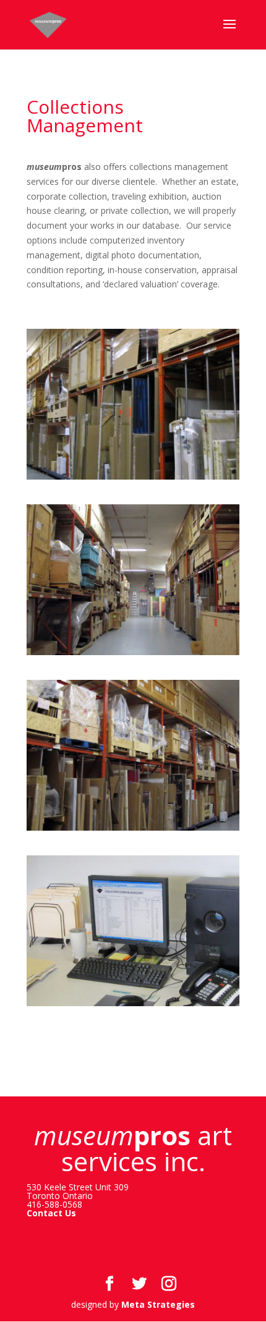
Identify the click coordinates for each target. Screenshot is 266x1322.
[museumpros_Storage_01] (133, 479)
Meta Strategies (158, 1304)
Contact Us (51, 1213)
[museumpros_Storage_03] (133, 830)
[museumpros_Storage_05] (133, 1006)
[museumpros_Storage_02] (133, 655)
